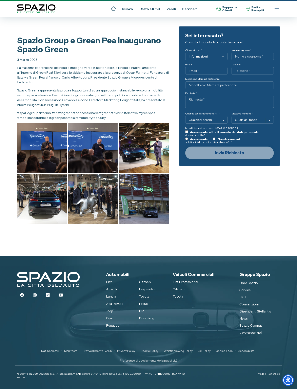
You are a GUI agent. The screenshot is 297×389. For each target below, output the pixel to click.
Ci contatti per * (193, 50)
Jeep (109, 311)
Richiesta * (191, 93)
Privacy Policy (126, 351)
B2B (242, 297)
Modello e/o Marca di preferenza (202, 79)
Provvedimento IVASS (97, 351)
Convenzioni (249, 304)
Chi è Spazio (248, 283)
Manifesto (70, 351)
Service (188, 9)
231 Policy (204, 351)
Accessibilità (246, 351)
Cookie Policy (149, 351)
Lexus (143, 304)
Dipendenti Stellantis (255, 311)
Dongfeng (146, 318)
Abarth (111, 289)
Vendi (171, 9)
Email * (189, 64)
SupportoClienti (229, 9)
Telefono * (237, 64)
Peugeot (112, 325)
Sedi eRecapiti (257, 9)
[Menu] (277, 9)
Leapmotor (147, 289)
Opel (109, 318)
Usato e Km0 (149, 9)
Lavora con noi (250, 332)
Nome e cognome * (241, 50)
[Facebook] (22, 295)
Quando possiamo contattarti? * (202, 113)
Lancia (111, 296)
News (243, 318)
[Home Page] (113, 9)
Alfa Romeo (114, 304)
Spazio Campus (250, 325)
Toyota (144, 296)
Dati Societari (50, 351)
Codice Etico (224, 351)
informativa (198, 128)
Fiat (109, 282)
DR (141, 311)
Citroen (145, 282)
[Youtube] (61, 295)
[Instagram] (35, 295)
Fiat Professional (185, 282)
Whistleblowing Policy (178, 351)
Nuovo (127, 9)
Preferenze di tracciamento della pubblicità (148, 360)
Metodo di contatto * (242, 113)
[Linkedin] (48, 295)
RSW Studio (273, 373)
